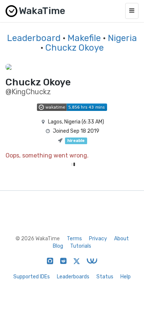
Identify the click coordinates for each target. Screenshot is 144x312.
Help (125, 277)
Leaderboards (73, 277)
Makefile (84, 38)
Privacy (98, 238)
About (121, 238)
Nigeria (122, 38)
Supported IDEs (31, 277)
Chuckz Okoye (74, 48)
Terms (74, 238)
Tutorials (80, 246)
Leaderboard (34, 38)
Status (104, 277)
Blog (58, 246)
